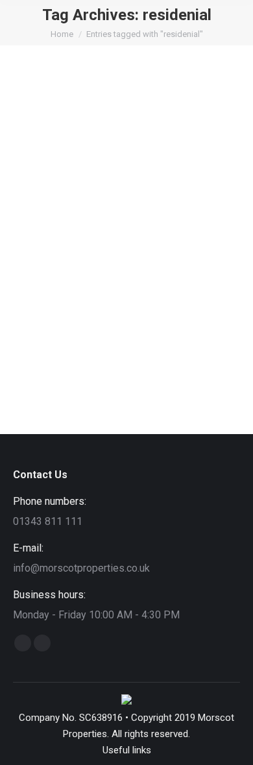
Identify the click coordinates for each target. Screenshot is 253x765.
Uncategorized (88, 308)
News (41, 308)
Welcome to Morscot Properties (124, 284)
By (158, 308)
